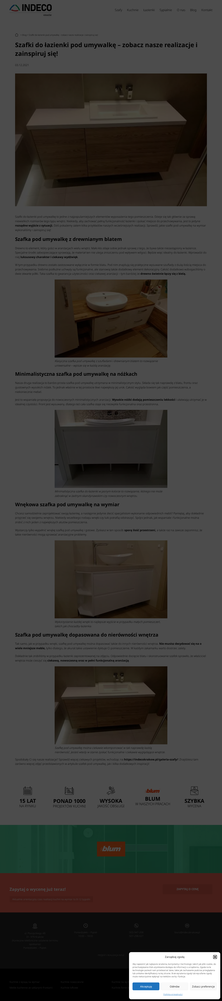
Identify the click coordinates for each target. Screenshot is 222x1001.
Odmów (175, 986)
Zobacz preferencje (203, 986)
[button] (215, 957)
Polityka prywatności (173, 994)
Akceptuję (146, 986)
